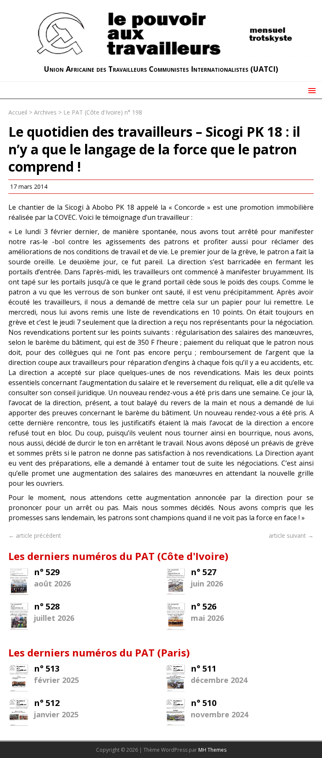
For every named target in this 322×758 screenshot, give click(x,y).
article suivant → (291, 535)
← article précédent (34, 535)
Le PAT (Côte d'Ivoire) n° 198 (102, 112)
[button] (310, 90)
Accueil (17, 112)
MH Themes (212, 749)
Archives (45, 112)
